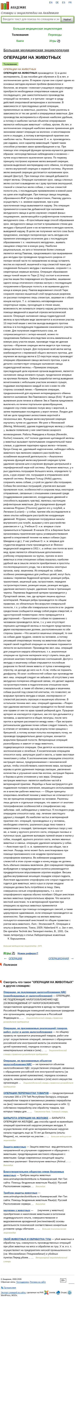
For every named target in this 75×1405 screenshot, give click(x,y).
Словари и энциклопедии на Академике (30, 13)
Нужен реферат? (28, 953)
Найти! (67, 19)
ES (63, 2)
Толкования (20, 34)
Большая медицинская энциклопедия (37, 28)
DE (57, 2)
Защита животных (14, 1146)
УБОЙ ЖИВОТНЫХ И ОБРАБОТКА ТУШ (27, 1239)
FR (70, 2)
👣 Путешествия (8, 1288)
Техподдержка (22, 1282)
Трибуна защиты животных (20, 1192)
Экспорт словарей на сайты (13, 1292)
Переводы (55, 34)
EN (50, 2)
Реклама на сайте (38, 1282)
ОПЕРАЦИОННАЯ (58, 958)
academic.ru (13, 5)
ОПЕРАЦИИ (15, 958)
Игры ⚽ (55, 40)
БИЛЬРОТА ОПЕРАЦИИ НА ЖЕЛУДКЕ (25, 1117)
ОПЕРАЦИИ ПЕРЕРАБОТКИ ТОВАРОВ (26, 1093)
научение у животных (16, 1210)
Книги (20, 40)
